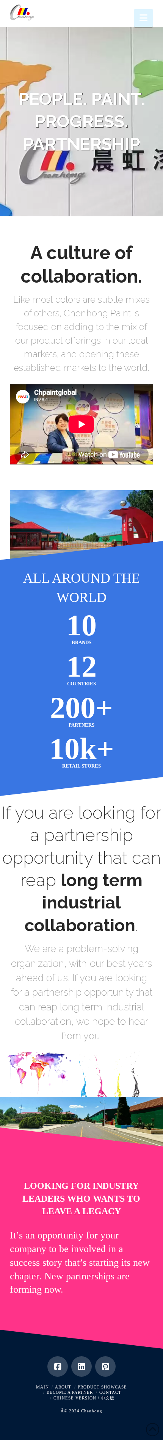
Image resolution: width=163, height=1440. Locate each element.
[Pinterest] (105, 1366)
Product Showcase (102, 1387)
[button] (143, 18)
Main (42, 1387)
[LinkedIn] (81, 1366)
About (63, 1387)
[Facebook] (57, 1366)
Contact (110, 1392)
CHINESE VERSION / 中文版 (83, 1398)
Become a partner (70, 1392)
